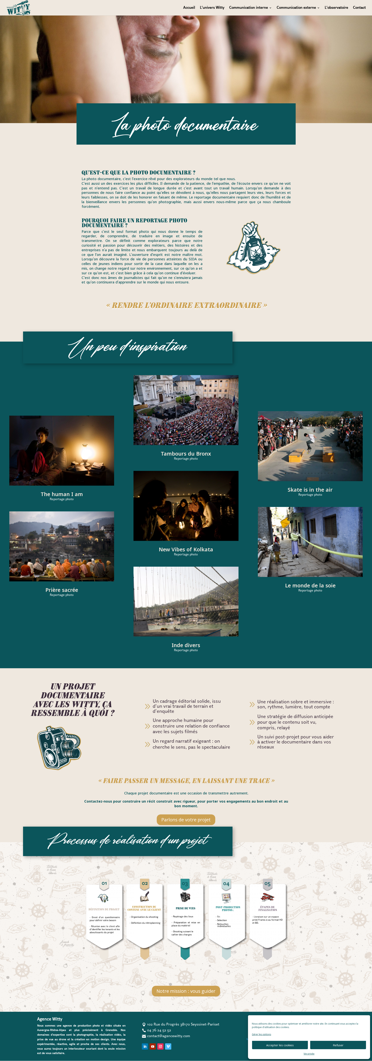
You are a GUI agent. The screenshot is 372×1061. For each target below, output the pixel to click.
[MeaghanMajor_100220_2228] (310, 576)
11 (63, 477)
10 (60, 477)
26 (218, 624)
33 (187, 628)
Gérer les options (261, 1034)
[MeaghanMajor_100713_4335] (185, 444)
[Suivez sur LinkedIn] (145, 1046)
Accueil (189, 8)
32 (184, 628)
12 (66, 477)
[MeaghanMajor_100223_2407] (185, 540)
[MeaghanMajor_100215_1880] (61, 580)
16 (80, 477)
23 (208, 624)
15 (76, 477)
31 (234, 624)
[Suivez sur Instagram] (160, 1046)
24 (211, 624)
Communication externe (296, 8)
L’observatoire (336, 8)
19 (89, 477)
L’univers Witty (212, 8)
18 (86, 477)
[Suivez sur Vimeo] (168, 1046)
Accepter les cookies (280, 1045)
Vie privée (309, 1053)
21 (217, 533)
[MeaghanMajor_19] (61, 484)
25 (214, 624)
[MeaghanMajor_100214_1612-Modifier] (185, 635)
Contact (359, 8)
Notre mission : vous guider (186, 991)
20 (93, 477)
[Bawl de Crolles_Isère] (310, 480)
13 (70, 477)
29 (227, 624)
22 (220, 533)
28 (224, 624)
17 (83, 477)
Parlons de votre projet (186, 819)
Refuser (338, 1045)
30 (231, 624)
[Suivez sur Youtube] (153, 1046)
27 (221, 624)
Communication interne (248, 8)
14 (73, 477)
